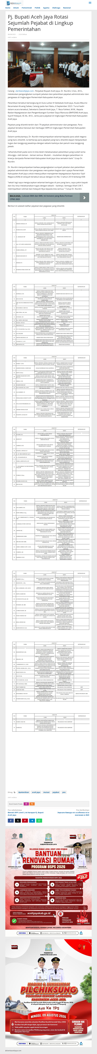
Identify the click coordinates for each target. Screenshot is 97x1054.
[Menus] (90, 2)
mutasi (46, 792)
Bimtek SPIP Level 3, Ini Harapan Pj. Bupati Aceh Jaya (26, 812)
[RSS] (32, 803)
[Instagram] (26, 803)
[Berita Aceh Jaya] (14, 3)
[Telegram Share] (32, 821)
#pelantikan (23, 792)
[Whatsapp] (39, 821)
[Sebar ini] (11, 821)
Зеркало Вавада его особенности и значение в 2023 (73, 812)
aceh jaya (36, 792)
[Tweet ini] (18, 821)
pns (64, 792)
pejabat (56, 792)
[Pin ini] (25, 821)
